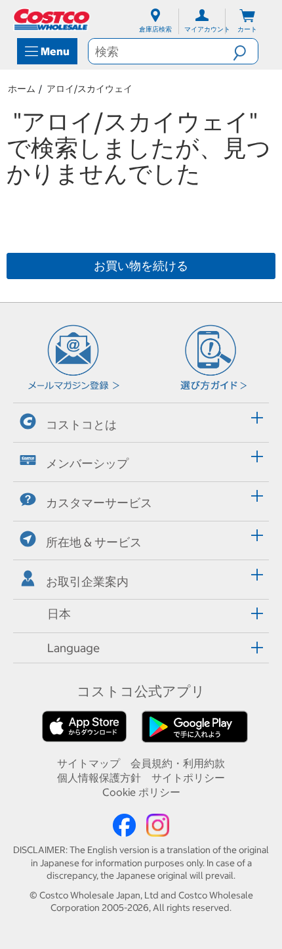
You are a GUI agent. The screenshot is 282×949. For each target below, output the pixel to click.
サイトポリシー (188, 777)
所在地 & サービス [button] (94, 542)
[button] (245, 51)
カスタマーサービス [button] (99, 502)
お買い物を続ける (141, 265)
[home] (52, 19)
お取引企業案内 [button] (87, 581)
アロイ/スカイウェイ (89, 89)
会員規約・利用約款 (178, 763)
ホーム (21, 89)
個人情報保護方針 (99, 777)
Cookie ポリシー (141, 792)
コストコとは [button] (81, 424)
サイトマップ (88, 763)
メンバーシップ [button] (87, 463)
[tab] (141, 421)
